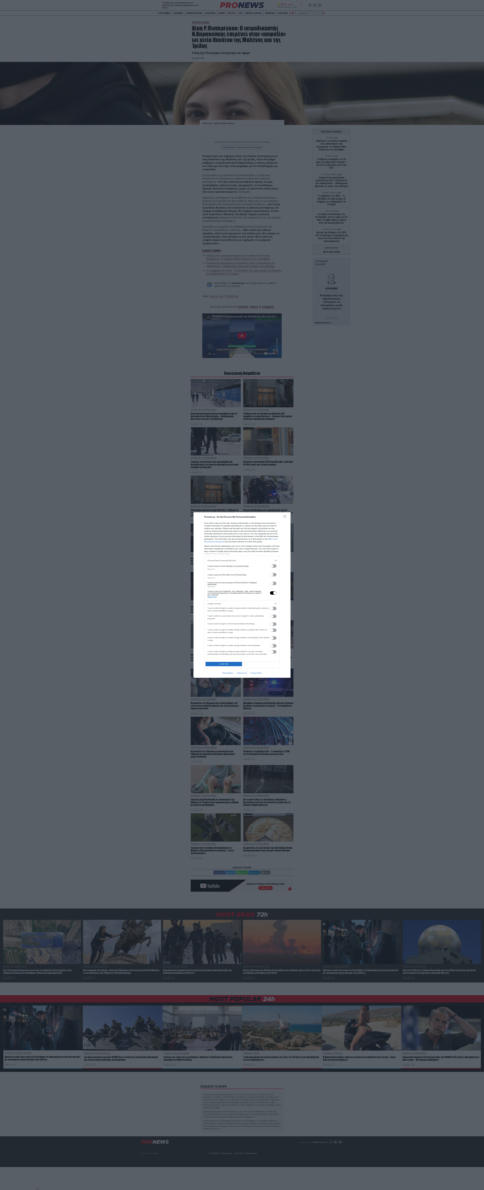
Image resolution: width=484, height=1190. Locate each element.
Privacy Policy (256, 673)
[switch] (273, 566)
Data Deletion (227, 673)
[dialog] (242, 595)
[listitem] (242, 560)
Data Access (242, 673)
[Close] (285, 517)
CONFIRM (224, 664)
